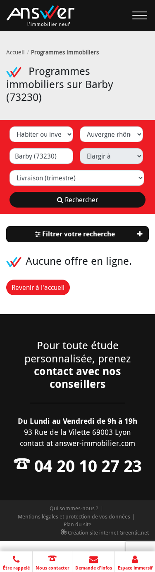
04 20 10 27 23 (86, 465)
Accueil (15, 52)
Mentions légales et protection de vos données (74, 516)
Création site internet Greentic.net (108, 532)
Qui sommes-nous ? (74, 508)
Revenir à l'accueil (38, 287)
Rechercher (80, 199)
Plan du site (77, 524)
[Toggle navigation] (134, 15)
